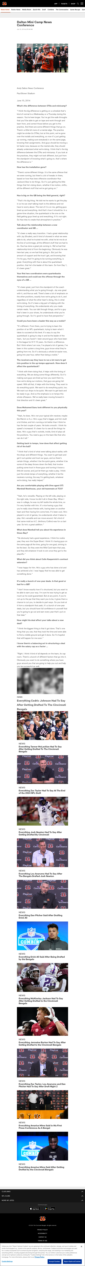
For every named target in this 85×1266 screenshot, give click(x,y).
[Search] (78, 3)
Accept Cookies (54, 1261)
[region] (42, 1254)
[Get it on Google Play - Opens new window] (50, 1209)
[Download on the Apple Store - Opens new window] (34, 1209)
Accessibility (42, 1233)
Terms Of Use (42, 1240)
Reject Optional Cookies (72, 1261)
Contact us (42, 1237)
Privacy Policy (42, 1229)
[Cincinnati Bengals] (42, 1219)
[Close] (81, 1246)
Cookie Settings (7, 1261)
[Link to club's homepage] (4, 2)
